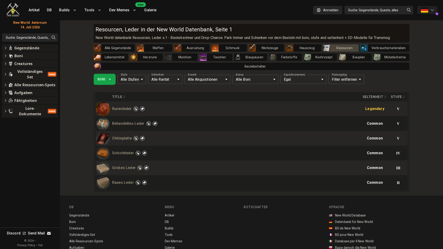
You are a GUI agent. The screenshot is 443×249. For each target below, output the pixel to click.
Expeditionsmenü (294, 74)
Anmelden (330, 10)
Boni (101, 79)
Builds (64, 10)
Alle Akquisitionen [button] (203, 79)
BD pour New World (346, 235)
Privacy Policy (26, 245)
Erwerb (192, 74)
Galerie (150, 10)
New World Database (347, 215)
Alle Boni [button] (243, 79)
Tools (89, 10)
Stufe (124, 74)
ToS (40, 245)
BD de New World (344, 228)
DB (49, 10)
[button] (30, 48)
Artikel (34, 10)
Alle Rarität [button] (160, 79)
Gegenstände (79, 215)
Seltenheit (157, 74)
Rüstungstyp (339, 74)
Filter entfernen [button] (344, 79)
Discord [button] (14, 233)
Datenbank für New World (351, 222)
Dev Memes (125, 8)
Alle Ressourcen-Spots (86, 241)
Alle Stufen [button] (130, 79)
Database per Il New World (351, 241)
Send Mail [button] (36, 233)
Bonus (240, 74)
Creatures (76, 228)
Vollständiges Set (82, 235)
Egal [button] (287, 79)
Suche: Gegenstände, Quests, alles (373, 10)
